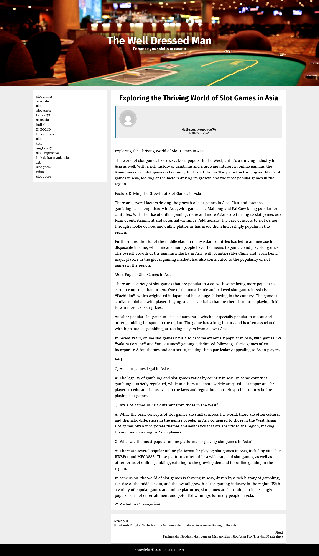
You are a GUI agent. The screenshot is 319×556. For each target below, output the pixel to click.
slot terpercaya (47, 153)
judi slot (42, 125)
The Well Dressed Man (159, 40)
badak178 (43, 115)
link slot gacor (47, 134)
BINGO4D (43, 129)
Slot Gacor (43, 111)
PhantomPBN (174, 550)
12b (38, 162)
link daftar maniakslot (53, 158)
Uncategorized (148, 504)
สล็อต (40, 172)
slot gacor (43, 167)
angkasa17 (44, 148)
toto (39, 144)
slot (39, 106)
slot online (44, 96)
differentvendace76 (199, 129)
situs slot (43, 101)
